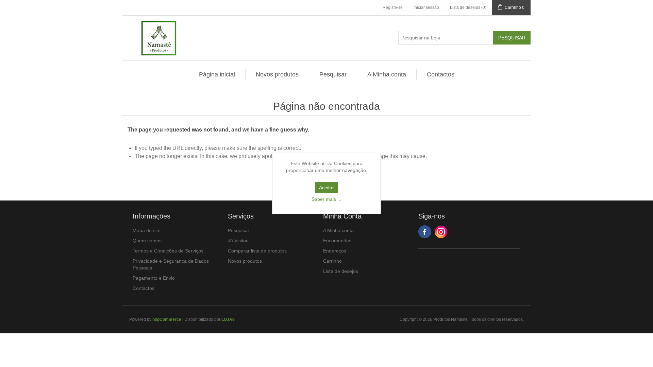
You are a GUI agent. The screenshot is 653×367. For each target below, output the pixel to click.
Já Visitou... (240, 240)
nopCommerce (166, 319)
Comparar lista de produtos (257, 251)
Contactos (440, 74)
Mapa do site (147, 230)
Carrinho (332, 261)
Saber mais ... (326, 199)
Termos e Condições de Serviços (168, 251)
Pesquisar (333, 74)
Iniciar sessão (426, 7)
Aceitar (326, 187)
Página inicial (217, 74)
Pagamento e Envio (154, 278)
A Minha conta (386, 74)
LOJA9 (228, 319)
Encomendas (337, 240)
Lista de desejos (340, 271)
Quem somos (147, 240)
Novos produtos (277, 74)
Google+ (441, 231)
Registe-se (393, 7)
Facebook (424, 231)
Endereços (334, 251)
